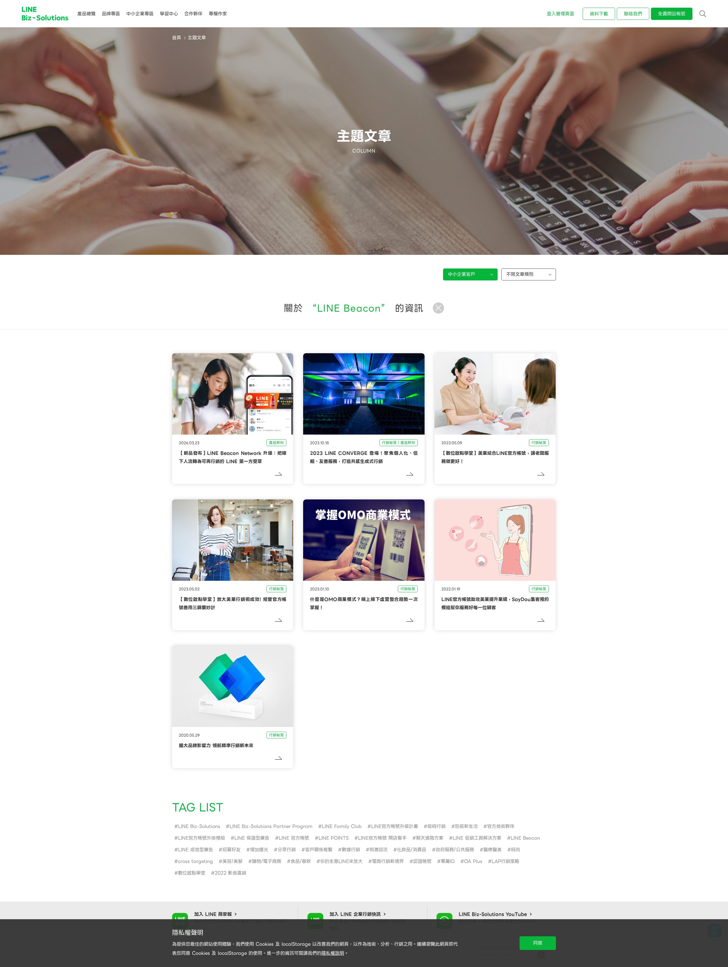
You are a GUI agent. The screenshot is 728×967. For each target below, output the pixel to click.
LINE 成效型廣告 (195, 849)
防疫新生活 (466, 826)
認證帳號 (422, 861)
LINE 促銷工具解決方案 (477, 838)
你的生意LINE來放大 (341, 861)
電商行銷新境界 (388, 861)
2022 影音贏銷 (230, 873)
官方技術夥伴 (500, 826)
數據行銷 (351, 849)
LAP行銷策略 (505, 861)
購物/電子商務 (266, 861)
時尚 (515, 849)
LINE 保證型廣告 (251, 838)
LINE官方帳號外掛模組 (201, 838)
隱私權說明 (332, 953)
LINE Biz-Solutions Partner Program (271, 826)
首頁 (176, 37)
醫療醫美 (492, 849)
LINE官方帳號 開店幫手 (382, 838)
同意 (537, 943)
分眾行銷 (287, 849)
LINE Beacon (525, 838)
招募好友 (231, 849)
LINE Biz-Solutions (199, 826)
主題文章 (197, 37)
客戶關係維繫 (318, 849)
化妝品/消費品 (411, 849)
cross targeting (195, 861)
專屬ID (448, 861)
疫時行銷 (436, 826)
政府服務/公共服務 (455, 849)
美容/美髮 (232, 861)
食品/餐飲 (301, 861)
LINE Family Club (342, 826)
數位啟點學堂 (191, 873)
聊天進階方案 (429, 838)
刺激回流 (378, 849)
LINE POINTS (333, 838)
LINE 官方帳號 (294, 838)
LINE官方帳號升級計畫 (394, 826)
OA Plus (473, 861)
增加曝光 (259, 849)
